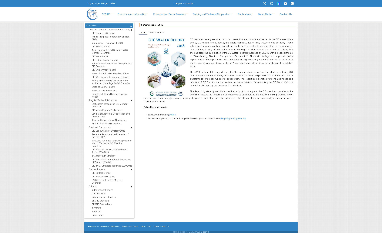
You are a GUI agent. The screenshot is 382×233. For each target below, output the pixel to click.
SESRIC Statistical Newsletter (106, 123)
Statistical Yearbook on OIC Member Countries (110, 105)
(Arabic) (233, 118)
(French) (241, 118)
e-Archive (96, 207)
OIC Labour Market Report (105, 60)
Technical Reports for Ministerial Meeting (109, 29)
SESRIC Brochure (100, 200)
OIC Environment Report (104, 69)
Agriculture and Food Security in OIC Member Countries (110, 51)
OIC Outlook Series (101, 172)
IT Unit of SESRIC (202, 232)
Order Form (97, 215)
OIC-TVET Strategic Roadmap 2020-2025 (112, 165)
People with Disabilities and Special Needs (109, 95)
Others (92, 186)
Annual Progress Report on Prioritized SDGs (111, 38)
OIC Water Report (100, 56)
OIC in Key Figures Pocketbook (107, 110)
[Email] (292, 3)
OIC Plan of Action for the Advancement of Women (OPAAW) (111, 161)
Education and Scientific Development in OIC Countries (112, 65)
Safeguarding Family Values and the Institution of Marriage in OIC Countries (111, 82)
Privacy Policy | (146, 226)
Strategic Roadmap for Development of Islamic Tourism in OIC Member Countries (112, 143)
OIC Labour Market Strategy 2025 (108, 130)
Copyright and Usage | (130, 226)
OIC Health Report (101, 46)
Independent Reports (102, 189)
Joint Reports (98, 193)
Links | (156, 226)
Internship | (115, 226)
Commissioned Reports (104, 197)
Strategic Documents (100, 127)
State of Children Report (104, 90)
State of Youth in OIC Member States (110, 73)
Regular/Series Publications (103, 100)
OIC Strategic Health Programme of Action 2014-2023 (109, 151)
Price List (96, 211)
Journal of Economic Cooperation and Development (111, 115)
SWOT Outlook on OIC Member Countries (107, 181)
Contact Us (286, 14)
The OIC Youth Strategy (103, 155)
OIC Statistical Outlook (103, 176)
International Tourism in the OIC (107, 43)
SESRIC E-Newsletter (102, 204)
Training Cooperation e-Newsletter (109, 120)
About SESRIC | (93, 226)
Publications (91, 25)
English (172, 114)
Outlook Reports (97, 169)
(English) (224, 118)
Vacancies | (105, 226)
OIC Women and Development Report (111, 77)
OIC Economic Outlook (103, 33)
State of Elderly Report (103, 86)
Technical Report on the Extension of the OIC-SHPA (110, 135)
